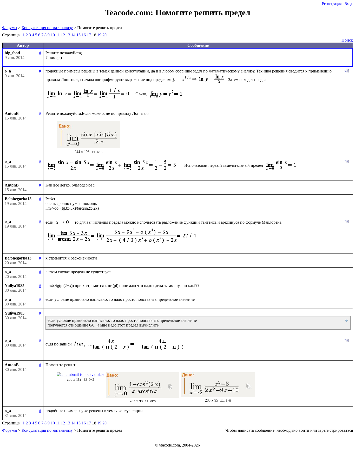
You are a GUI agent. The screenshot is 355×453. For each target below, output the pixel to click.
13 (68, 35)
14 (73, 35)
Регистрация (331, 4)
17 (89, 35)
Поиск (347, 40)
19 (99, 35)
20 (104, 35)
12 (63, 35)
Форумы (9, 27)
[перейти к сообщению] (347, 320)
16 (84, 35)
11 (58, 35)
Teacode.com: (130, 12)
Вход (348, 4)
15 (78, 35)
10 (53, 35)
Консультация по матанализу (47, 27)
